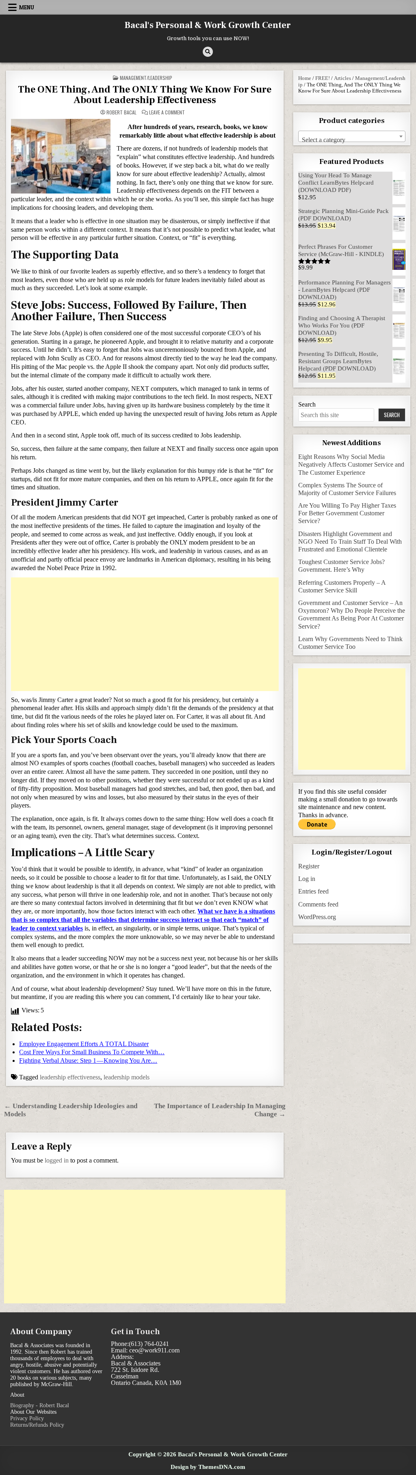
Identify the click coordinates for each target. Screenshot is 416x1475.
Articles (342, 78)
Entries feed (313, 891)
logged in (57, 1160)
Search (307, 404)
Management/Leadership (146, 77)
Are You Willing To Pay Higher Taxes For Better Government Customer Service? (347, 513)
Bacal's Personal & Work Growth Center (208, 25)
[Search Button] (208, 52)
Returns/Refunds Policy (37, 1425)
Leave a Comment (167, 112)
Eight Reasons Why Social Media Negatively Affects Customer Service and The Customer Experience (351, 464)
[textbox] (352, 140)
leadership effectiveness (70, 1077)
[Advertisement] (144, 634)
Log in (306, 878)
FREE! (322, 78)
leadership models (127, 1077)
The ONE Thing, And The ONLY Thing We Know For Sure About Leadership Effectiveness (144, 94)
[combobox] (351, 136)
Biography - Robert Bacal (39, 1405)
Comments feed (318, 904)
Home (304, 78)
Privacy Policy (27, 1418)
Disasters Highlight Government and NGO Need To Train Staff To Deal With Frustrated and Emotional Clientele (350, 541)
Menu (26, 7)
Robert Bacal (121, 112)
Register (308, 866)
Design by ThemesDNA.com (208, 1466)
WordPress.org (317, 916)
